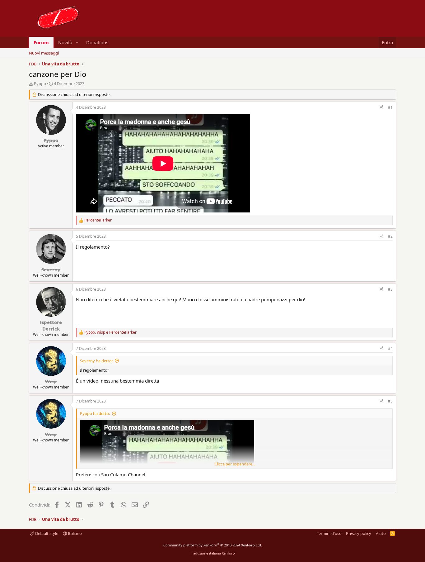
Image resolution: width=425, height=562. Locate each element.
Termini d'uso (329, 533)
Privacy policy (358, 533)
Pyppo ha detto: (95, 413)
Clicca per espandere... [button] (234, 464)
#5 (390, 401)
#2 (390, 236)
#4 (390, 348)
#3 (390, 289)
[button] (77, 42)
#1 (390, 107)
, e (110, 332)
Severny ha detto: (96, 361)
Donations (97, 42)
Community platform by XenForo (212, 545)
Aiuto (381, 533)
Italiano (74, 533)
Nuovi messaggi (44, 53)
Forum (41, 42)
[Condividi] (382, 107)
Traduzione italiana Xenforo (212, 553)
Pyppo (40, 83)
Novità (65, 42)
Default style (46, 533)
